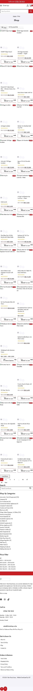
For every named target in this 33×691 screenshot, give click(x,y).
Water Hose (4, 544)
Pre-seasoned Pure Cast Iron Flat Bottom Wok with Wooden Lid (25, 309)
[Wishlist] (1, 47)
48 (1, 482)
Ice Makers (3, 521)
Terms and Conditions (6, 667)
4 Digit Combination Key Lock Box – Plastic (24, 197)
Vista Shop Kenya (5, 538)
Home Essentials (5, 516)
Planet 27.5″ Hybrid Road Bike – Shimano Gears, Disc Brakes (8, 88)
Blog (2, 645)
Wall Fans (3, 542)
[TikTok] (8, 599)
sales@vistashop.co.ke (10, 626)
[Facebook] (1, 599)
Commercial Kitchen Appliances (9, 504)
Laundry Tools (5, 527)
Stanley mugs (4, 536)
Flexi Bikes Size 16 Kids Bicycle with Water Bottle (7, 236)
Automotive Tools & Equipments (9, 497)
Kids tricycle (4, 202)
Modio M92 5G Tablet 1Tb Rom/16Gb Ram (24, 271)
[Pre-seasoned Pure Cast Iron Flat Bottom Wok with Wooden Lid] (25, 294)
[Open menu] (1, 6)
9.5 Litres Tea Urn (5, 390)
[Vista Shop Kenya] (6, 6)
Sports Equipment (6, 534)
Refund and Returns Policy (7, 670)
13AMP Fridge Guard (6, 52)
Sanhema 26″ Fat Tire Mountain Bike (23, 236)
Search (31, 488)
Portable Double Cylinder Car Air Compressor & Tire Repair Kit (24, 460)
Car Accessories (5, 501)
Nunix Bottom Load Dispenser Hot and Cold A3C (7, 272)
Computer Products (6, 506)
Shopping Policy (5, 661)
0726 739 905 (20, 2)
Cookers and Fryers (6, 508)
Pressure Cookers (5, 529)
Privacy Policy (4, 664)
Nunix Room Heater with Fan (25, 92)
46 (23, 479)
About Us (3, 639)
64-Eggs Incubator (5, 126)
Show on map (3, 593)
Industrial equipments (6, 523)
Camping (3, 499)
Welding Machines (5, 549)
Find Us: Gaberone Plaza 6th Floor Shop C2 (11, 629)
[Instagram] (5, 599)
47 (27, 479)
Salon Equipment (5, 532)
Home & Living (5, 514)
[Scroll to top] (2, 689)
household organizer (6, 519)
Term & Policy (4, 642)
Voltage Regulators (5, 540)
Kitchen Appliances (6, 525)
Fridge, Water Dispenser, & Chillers (10, 512)
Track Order (4, 658)
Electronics (4, 510)
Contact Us (3, 648)
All (0, 558)
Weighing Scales (5, 547)
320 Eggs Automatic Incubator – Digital (23, 52)
